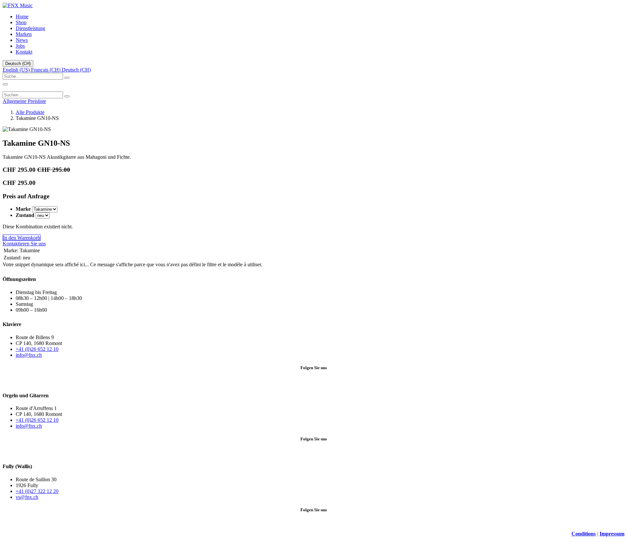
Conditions (583, 533)
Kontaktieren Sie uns (24, 243)
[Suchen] (67, 96)
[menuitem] (22, 16)
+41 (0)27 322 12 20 (37, 491)
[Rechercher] (67, 78)
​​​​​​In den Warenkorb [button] (21, 237)
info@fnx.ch (29, 355)
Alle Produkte (30, 112)
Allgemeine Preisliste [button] (24, 101)
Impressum (612, 533)
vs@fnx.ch (27, 497)
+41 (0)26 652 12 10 (37, 349)
